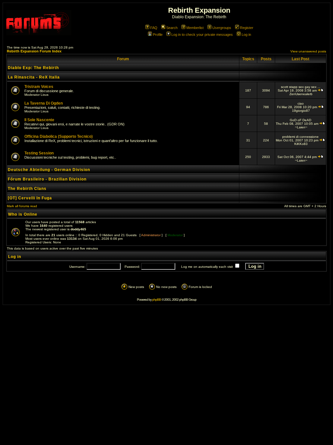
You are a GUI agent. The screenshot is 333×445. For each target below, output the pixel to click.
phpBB (156, 299)
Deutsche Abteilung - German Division (49, 169)
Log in (246, 34)
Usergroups (221, 28)
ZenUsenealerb (301, 94)
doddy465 (78, 229)
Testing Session (39, 153)
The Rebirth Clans (27, 188)
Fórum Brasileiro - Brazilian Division (47, 179)
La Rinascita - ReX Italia (34, 77)
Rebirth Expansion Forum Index (34, 51)
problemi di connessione (300, 136)
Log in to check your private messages (202, 34)
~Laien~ (301, 127)
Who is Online (22, 214)
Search (172, 28)
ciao (301, 103)
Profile (158, 34)
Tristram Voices (38, 86)
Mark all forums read (22, 206)
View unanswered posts (308, 51)
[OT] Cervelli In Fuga (30, 198)
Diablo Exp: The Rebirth (33, 67)
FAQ (153, 28)
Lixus (44, 94)
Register (246, 28)
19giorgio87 (301, 110)
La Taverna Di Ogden (43, 103)
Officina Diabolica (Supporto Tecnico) (58, 136)
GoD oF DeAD (300, 120)
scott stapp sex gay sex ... (300, 87)
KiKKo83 (301, 144)
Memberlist (195, 28)
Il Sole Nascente (39, 120)
